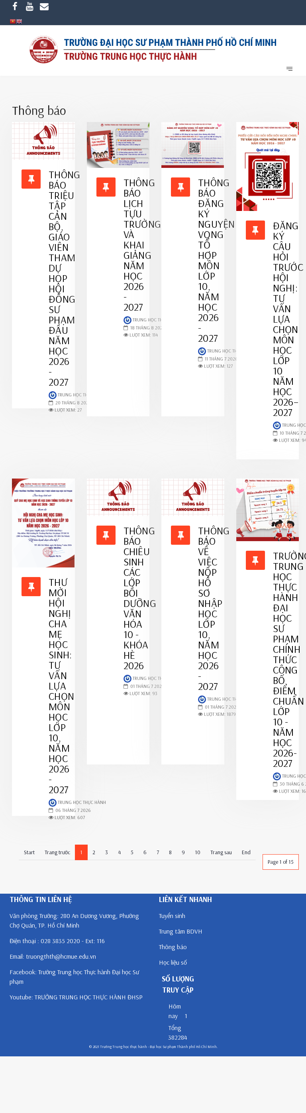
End (246, 852)
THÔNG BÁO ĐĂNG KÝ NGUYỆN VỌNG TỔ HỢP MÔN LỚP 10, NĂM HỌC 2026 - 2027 (216, 260)
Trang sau (221, 852)
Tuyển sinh (172, 916)
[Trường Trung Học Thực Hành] (153, 50)
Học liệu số (173, 962)
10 (197, 852)
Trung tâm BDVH (180, 931)
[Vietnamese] (13, 20)
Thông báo (173, 947)
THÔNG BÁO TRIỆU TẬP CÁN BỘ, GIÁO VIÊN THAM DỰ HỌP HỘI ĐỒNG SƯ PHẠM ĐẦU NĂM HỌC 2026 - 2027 (64, 278)
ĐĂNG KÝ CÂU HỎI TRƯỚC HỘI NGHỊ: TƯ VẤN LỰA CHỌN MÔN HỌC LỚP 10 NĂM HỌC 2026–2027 (288, 319)
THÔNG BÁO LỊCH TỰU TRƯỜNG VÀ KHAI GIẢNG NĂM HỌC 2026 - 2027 (142, 244)
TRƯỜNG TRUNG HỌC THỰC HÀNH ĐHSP (89, 997)
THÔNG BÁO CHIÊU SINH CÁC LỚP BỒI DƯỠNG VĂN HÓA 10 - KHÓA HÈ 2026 (140, 598)
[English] (19, 20)
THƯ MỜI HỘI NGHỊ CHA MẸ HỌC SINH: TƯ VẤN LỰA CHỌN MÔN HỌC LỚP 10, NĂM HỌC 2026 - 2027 (61, 685)
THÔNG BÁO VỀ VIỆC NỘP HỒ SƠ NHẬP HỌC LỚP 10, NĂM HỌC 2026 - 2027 (214, 608)
